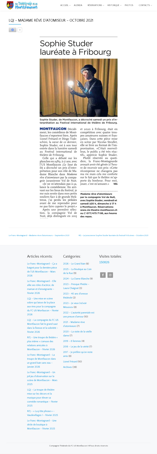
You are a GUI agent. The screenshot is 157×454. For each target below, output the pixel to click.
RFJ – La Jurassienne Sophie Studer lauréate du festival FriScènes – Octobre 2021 (113, 235)
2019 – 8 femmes (72, 341)
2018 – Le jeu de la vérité (76, 346)
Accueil (64, 5)
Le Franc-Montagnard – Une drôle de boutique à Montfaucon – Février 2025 (41, 424)
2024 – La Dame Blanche (76, 278)
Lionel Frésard (70, 361)
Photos (129, 5)
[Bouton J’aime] (12, 30)
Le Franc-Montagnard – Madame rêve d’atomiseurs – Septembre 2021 (39, 235)
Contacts (144, 5)
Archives (67, 367)
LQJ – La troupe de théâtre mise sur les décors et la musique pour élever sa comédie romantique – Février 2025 (42, 397)
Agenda (78, 5)
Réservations (95, 5)
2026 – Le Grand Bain (74, 263)
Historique (113, 5)
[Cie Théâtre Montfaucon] (22, 5)
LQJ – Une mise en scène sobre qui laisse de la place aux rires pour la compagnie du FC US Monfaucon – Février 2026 (43, 306)
